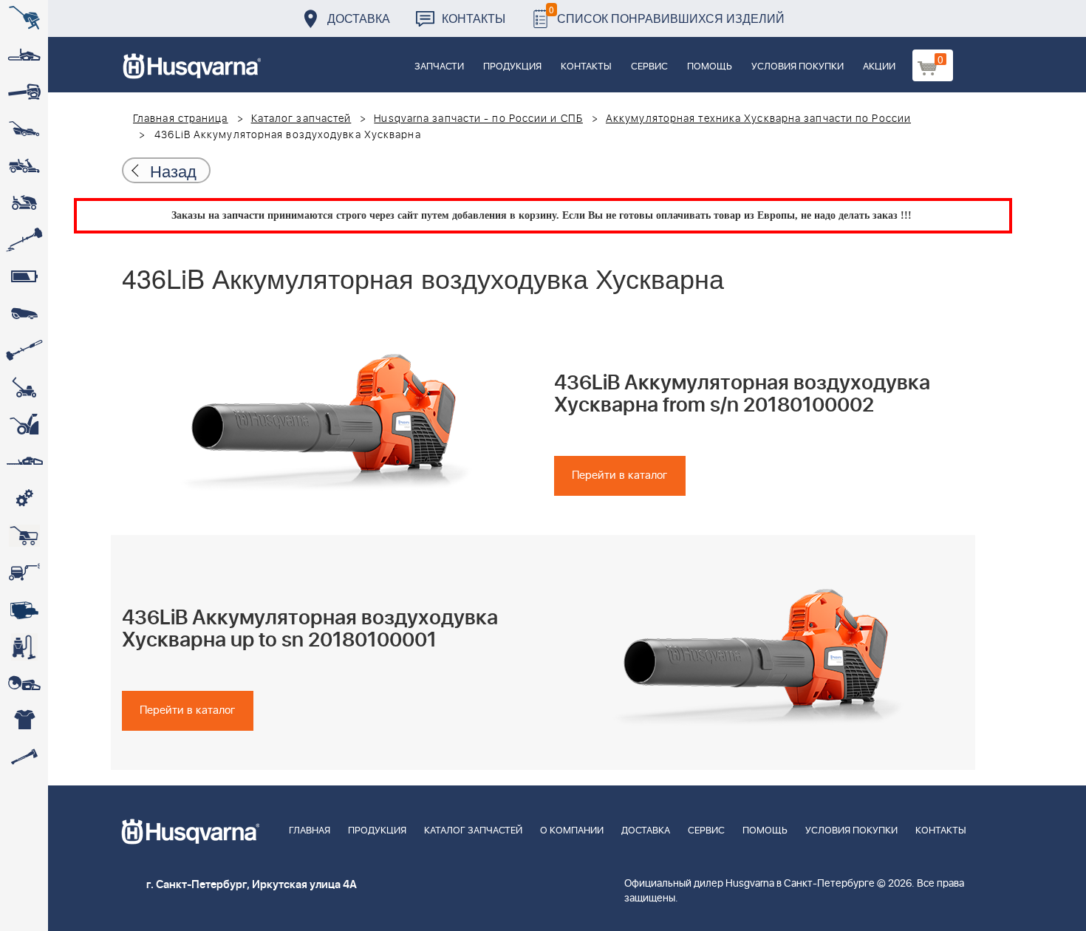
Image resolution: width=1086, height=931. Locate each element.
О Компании (572, 831)
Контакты (473, 18)
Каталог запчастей (301, 119)
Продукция (512, 67)
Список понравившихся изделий (667, 14)
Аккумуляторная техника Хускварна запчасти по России (758, 119)
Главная (309, 831)
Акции (879, 67)
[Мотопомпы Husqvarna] (24, 609)
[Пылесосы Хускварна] (24, 646)
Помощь (709, 67)
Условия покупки (797, 67)
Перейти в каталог (620, 475)
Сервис (649, 67)
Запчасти (439, 67)
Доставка (358, 18)
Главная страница (180, 119)
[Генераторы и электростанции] (24, 535)
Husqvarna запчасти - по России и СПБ (478, 119)
